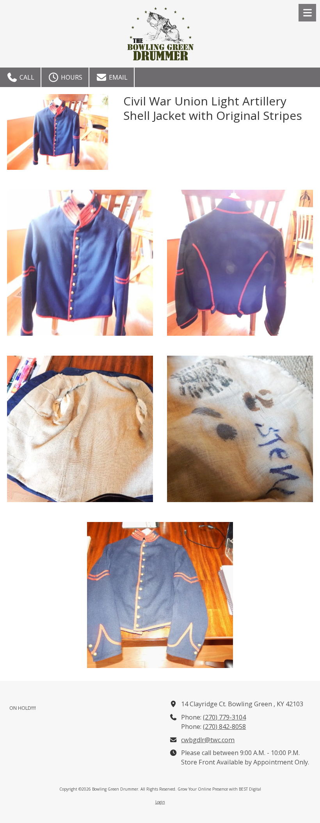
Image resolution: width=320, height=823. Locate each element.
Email (117, 77)
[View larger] (80, 263)
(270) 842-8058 (224, 726)
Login (160, 802)
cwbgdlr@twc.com (208, 740)
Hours (70, 77)
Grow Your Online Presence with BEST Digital (219, 789)
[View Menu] (307, 12)
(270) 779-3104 (224, 717)
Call (26, 77)
